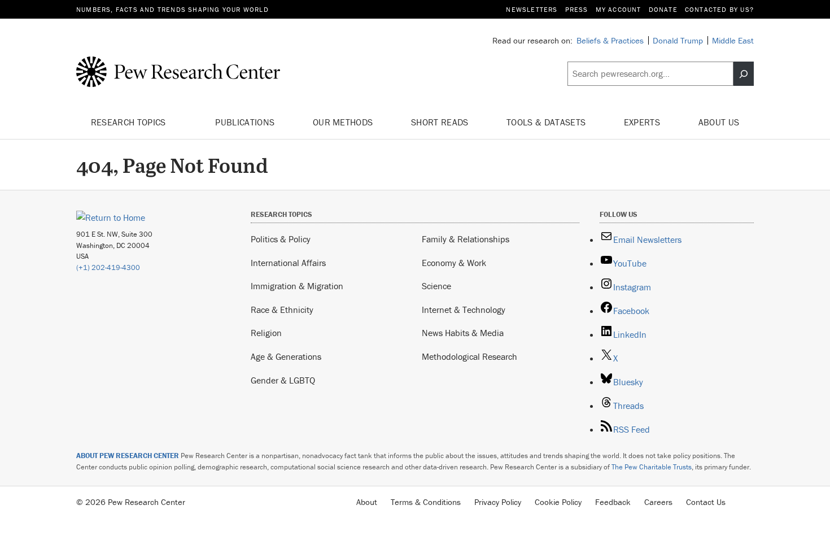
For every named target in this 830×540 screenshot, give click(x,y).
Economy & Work (454, 262)
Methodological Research (469, 356)
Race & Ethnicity (282, 309)
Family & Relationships (465, 239)
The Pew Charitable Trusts (651, 467)
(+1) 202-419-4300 (108, 267)
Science (436, 285)
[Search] (743, 74)
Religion (266, 332)
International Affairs (288, 262)
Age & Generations (286, 356)
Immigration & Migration (297, 285)
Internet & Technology (463, 309)
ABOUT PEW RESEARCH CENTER (127, 455)
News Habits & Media (463, 332)
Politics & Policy (281, 239)
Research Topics (129, 122)
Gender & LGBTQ (283, 380)
